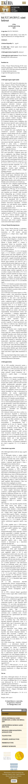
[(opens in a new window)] (19, 756)
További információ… (14, 778)
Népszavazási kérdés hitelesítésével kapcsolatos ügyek (12, 731)
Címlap (3, 13)
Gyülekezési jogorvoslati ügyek (10, 739)
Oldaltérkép (5, 714)
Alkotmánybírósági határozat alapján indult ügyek (12, 726)
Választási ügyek (6, 735)
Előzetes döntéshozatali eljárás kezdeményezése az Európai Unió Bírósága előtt (13, 719)
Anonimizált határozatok (9, 746)
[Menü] (24, 3)
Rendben (14, 781)
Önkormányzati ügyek (7, 743)
